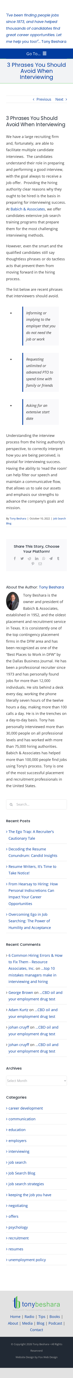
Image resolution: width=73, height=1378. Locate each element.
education (17, 1129)
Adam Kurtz (18, 1009)
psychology (18, 1227)
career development (26, 1108)
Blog (40, 1323)
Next (59, 99)
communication (22, 1118)
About (13, 1323)
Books (54, 1316)
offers (13, 1216)
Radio (29, 1316)
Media (27, 1323)
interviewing (19, 1151)
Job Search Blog (22, 1173)
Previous (43, 99)
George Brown (21, 992)
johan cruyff (19, 1027)
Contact (36, 1329)
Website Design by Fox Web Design (37, 1357)
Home (15, 1316)
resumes (16, 1249)
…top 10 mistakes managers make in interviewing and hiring (32, 975)
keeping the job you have (30, 1194)
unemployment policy (27, 1259)
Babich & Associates (28, 209)
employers (18, 1140)
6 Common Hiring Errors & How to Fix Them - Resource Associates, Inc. (35, 962)
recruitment (19, 1238)
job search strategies (26, 1183)
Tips (41, 1316)
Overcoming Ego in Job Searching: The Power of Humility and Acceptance (30, 921)
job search (17, 1162)
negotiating (18, 1205)
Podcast (55, 1323)
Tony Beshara (18, 518)
